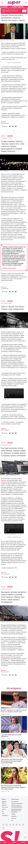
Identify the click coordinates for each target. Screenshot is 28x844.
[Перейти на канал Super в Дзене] (16, 824)
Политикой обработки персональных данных (10, 10)
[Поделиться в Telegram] (13, 126)
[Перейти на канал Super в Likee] (3, 828)
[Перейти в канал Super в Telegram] (10, 824)
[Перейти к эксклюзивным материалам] (14, 7)
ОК (24, 11)
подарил (17, 555)
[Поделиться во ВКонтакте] (10, 126)
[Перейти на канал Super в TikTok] (23, 824)
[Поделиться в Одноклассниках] (15, 126)
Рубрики (14, 842)
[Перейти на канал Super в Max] (3, 824)
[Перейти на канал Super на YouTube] (19, 824)
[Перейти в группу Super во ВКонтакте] (6, 824)
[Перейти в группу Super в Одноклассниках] (13, 824)
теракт (21, 334)
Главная (4, 842)
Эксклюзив (23, 842)
